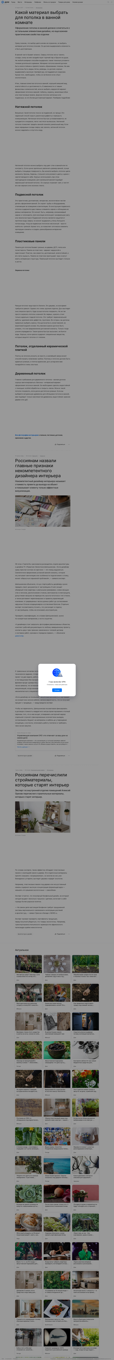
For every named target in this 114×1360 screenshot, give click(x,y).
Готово (57, 690)
